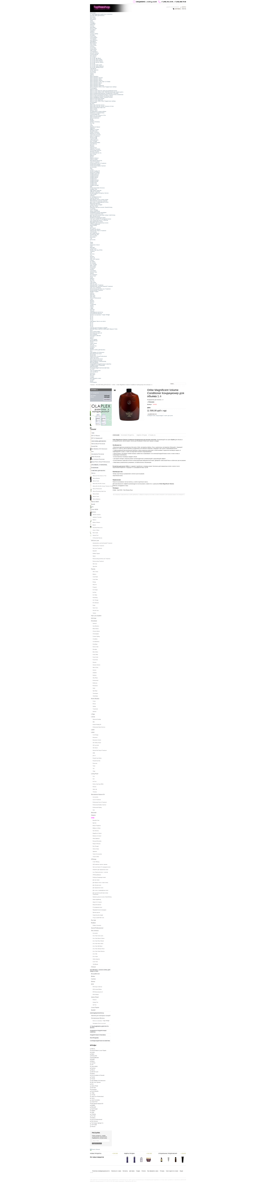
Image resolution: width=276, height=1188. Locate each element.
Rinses (92, 303)
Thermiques (93, 39)
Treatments (93, 304)
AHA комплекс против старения (98, 200)
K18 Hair (92, 309)
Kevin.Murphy (95, 698)
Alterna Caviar (93, 89)
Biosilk (91, 119)
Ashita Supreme (94, 70)
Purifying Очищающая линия (97, 217)
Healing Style (93, 182)
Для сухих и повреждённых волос (99, 202)
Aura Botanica (93, 40)
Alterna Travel (93, 110)
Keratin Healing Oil (95, 171)
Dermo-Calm (93, 28)
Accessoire (93, 71)
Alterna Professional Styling (97, 98)
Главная (92, 384)
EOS (91, 330)
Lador (91, 299)
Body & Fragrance (95, 136)
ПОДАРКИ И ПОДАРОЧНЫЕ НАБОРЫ (100, 364)
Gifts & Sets (93, 50)
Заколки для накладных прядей (98, 327)
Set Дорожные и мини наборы (98, 111)
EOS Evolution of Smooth (97, 1075)
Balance (92, 155)
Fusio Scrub (93, 45)
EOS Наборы (93, 334)
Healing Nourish (94, 176)
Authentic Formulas (95, 149)
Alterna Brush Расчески (96, 359)
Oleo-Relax (93, 44)
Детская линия (94, 206)
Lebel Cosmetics (95, 1100)
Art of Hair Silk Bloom (95, 58)
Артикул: (149, 404)
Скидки (92, 377)
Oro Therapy (93, 264)
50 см (91, 317)
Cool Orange (93, 232)
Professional (93, 49)
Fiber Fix (92, 281)
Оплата (92, 375)
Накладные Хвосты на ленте (98, 321)
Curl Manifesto (94, 51)
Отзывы (92, 379)
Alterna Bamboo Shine (96, 79)
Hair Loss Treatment (95, 287)
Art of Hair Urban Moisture (97, 66)
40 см (91, 316)
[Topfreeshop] (111, 11)
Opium (91, 292)
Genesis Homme (94, 53)
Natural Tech (93, 147)
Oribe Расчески (94, 357)
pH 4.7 (94, 755)
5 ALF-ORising (94, 210)
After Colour (93, 265)
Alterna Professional (95, 116)
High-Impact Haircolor (95, 190)
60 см (91, 318)
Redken (92, 120)
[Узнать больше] (95, 1149)
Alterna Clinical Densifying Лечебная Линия (101, 96)
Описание (151, 402)
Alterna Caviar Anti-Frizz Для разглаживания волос (103, 90)
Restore (92, 256)
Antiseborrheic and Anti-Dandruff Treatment (101, 286)
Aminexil (92, 32)
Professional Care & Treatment (98, 163)
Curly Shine (93, 270)
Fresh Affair (93, 48)
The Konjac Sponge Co (97, 1123)
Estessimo (93, 237)
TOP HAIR (94, 1124)
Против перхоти (94, 198)
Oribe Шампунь (94, 140)
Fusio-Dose (93, 36)
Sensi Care (93, 276)
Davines (92, 146)
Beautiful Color (94, 130)
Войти (184, 7)
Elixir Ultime (93, 18)
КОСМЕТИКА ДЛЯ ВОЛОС (97, 15)
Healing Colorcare (94, 173)
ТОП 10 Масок (94, 371)
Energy (92, 269)
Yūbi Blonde (93, 68)
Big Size (92, 103)
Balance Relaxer (94, 158)
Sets (91, 168)
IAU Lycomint (93, 235)
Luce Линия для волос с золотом (99, 220)
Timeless (92, 251)
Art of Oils (92, 63)
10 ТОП (92, 369)
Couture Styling (94, 33)
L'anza (91, 169)
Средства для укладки (96, 204)
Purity (91, 277)
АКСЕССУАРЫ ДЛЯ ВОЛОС (97, 349)
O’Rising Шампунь (95, 224)
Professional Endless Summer (98, 165)
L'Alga (91, 308)
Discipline (92, 35)
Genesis (92, 46)
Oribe (91, 125)
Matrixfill (92, 294)
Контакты (92, 373)
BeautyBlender (94, 340)
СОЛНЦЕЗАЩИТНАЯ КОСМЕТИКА (99, 368)
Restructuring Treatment (96, 290)
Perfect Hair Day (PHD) (96, 250)
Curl (91, 255)
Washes (92, 302)
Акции (91, 381)
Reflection (92, 24)
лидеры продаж (141, 435)
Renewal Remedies (95, 142)
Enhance (92, 347)
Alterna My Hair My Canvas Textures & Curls (102, 106)
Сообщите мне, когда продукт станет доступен (160, 415)
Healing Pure (93, 178)
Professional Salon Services (97, 187)
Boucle (92, 156)
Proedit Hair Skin (94, 234)
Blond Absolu (93, 42)
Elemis (91, 342)
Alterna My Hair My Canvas (97, 105)
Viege (91, 242)
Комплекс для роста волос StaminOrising (101, 207)
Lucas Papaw (93, 339)
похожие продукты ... (128, 435)
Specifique (92, 27)
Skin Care (92, 295)
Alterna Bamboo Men (95, 84)
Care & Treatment (94, 162)
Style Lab (92, 257)
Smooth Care (93, 272)
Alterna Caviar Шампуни (96, 99)
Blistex (91, 338)
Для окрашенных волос (96, 221)
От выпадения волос (95, 197)
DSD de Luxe (93, 283)
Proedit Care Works (95, 229)
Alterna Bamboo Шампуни (97, 85)
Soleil (91, 20)
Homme (92, 26)
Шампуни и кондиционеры (97, 112)
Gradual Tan (93, 346)
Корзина (93, 389)
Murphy (92, 300)
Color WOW (93, 194)
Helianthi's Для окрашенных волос (99, 222)
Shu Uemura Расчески (96, 360)
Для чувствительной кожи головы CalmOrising (102, 215)
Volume (92, 273)
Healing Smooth (94, 181)
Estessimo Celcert (95, 245)
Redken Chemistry (95, 121)
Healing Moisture (94, 175)
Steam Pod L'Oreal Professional (98, 356)
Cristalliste (92, 23)
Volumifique (93, 41)
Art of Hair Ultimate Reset (96, 67)
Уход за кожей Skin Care (96, 213)
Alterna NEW (93, 225)
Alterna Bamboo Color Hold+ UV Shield (100, 81)
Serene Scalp (93, 137)
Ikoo (91, 351)
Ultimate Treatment (95, 191)
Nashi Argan (94, 1109)
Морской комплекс (95, 203)
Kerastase (92, 16)
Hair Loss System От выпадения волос (100, 219)
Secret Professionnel (95, 298)
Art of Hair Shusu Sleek (96, 59)
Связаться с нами (116, 1171)
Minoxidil (92, 247)
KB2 (91, 186)
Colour (91, 307)
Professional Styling (95, 164)
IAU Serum (93, 228)
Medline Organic (94, 291)
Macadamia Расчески (96, 353)
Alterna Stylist (93, 108)
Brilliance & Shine (94, 129)
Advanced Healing (95, 172)
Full (91, 252)
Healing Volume (94, 177)
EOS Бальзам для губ (96, 333)
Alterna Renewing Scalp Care (97, 107)
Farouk (93, 1078)
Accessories (93, 167)
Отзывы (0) (151, 435)
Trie (91, 238)
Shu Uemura (93, 55)
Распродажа (93, 88)
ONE (91, 246)
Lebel (91, 226)
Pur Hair (92, 123)
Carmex (92, 336)
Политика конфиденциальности (101, 1171)
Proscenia (92, 239)
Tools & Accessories (95, 134)
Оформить (107, 399)
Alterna (92, 75)
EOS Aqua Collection (95, 335)
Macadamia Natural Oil (96, 160)
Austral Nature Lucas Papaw (98, 1050)
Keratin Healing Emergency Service (99, 193)
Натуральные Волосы (96, 313)
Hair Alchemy (93, 143)
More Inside (93, 154)
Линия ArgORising (95, 211)
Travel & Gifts (93, 138)
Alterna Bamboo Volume (96, 80)
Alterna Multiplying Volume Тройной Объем (101, 97)
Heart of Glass (94, 159)
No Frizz (92, 254)
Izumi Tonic (93, 72)
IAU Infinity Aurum (94, 233)
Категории (93, 13)
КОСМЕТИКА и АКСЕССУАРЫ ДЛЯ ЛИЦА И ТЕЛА (103, 329)
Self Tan (92, 344)
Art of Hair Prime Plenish (96, 61)
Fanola (92, 260)
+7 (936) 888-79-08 (180, 2)
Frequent (92, 268)
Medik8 (92, 348)
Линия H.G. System (97, 902)
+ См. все (115, 1153)
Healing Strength (94, 185)
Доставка (92, 374)
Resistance (93, 19)
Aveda (93, 1052)
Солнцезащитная (94, 114)
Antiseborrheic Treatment (96, 285)
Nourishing (93, 267)
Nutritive (92, 22)
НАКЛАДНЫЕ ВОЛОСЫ (96, 312)
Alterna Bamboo (94, 76)
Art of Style (93, 57)
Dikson (93, 1070)
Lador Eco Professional (97, 1096)
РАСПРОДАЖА (94, 362)
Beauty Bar (93, 355)
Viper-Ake (92, 296)
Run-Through (93, 141)
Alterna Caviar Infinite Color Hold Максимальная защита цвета (106, 92)
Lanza (92, 1098)
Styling (91, 305)
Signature (92, 128)
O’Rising (92, 195)
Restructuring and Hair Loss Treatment (100, 289)
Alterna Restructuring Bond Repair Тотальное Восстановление (106, 94)
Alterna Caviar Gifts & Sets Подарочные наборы (103, 101)
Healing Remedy (94, 180)
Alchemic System (94, 151)
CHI (91, 124)
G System (92, 208)
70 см (91, 320)
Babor (92, 1054)
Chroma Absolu (94, 54)
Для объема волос (95, 216)
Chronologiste (93, 37)
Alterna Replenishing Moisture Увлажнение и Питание (104, 93)
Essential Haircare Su (95, 153)
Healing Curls (93, 184)
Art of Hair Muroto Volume (96, 62)
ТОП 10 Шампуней (95, 370)
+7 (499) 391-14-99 (167, 2)
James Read (93, 343)
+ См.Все (183, 1153)
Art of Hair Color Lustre (96, 64)
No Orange (93, 263)
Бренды (93, 1045)
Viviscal (92, 311)
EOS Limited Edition (95, 331)
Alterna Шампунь (94, 118)
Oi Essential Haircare (95, 150)
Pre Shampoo (93, 274)
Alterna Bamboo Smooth (96, 77)
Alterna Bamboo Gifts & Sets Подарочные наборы (103, 86)
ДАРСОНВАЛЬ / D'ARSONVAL (98, 361)
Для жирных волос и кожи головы (99, 199)
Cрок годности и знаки (172, 1171)
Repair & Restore (94, 132)
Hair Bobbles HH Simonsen (97, 352)
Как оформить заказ (95, 378)
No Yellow (92, 261)
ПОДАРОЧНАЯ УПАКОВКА (97, 365)
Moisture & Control (95, 133)
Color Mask (93, 282)
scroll (91, 1172)
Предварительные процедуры (98, 212)
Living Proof (93, 248)
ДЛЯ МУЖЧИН (94, 366)
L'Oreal (93, 1094)
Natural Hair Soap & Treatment (98, 230)
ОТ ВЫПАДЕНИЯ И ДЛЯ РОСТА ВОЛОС (101, 14)
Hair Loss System (94, 259)
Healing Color (93, 189)
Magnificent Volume (95, 127)
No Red (92, 279)
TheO (91, 243)
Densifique (93, 29)
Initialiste (92, 31)
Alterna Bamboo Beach (96, 83)
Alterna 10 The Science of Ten (98, 115)
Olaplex (92, 73)
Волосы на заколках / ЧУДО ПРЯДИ (100, 314)
